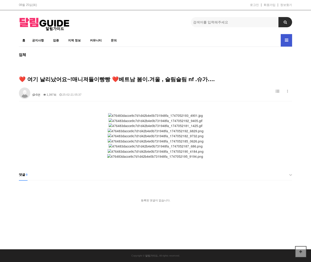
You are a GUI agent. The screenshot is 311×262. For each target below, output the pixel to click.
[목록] (277, 91)
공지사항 (38, 40)
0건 (37, 94)
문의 (114, 40)
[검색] (285, 22)
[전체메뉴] (286, 40)
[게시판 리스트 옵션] (287, 91)
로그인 (254, 5)
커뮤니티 (96, 40)
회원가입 (269, 5)
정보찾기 (286, 5)
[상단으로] (300, 251)
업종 (56, 40)
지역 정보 (74, 40)
